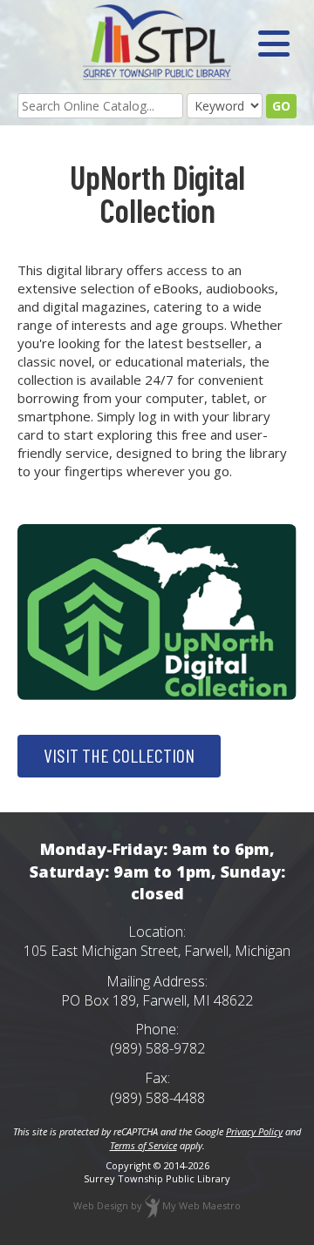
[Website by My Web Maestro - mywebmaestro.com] (152, 1205)
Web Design (100, 1205)
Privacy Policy (254, 1131)
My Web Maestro (201, 1205)
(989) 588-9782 (157, 1048)
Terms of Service (143, 1145)
